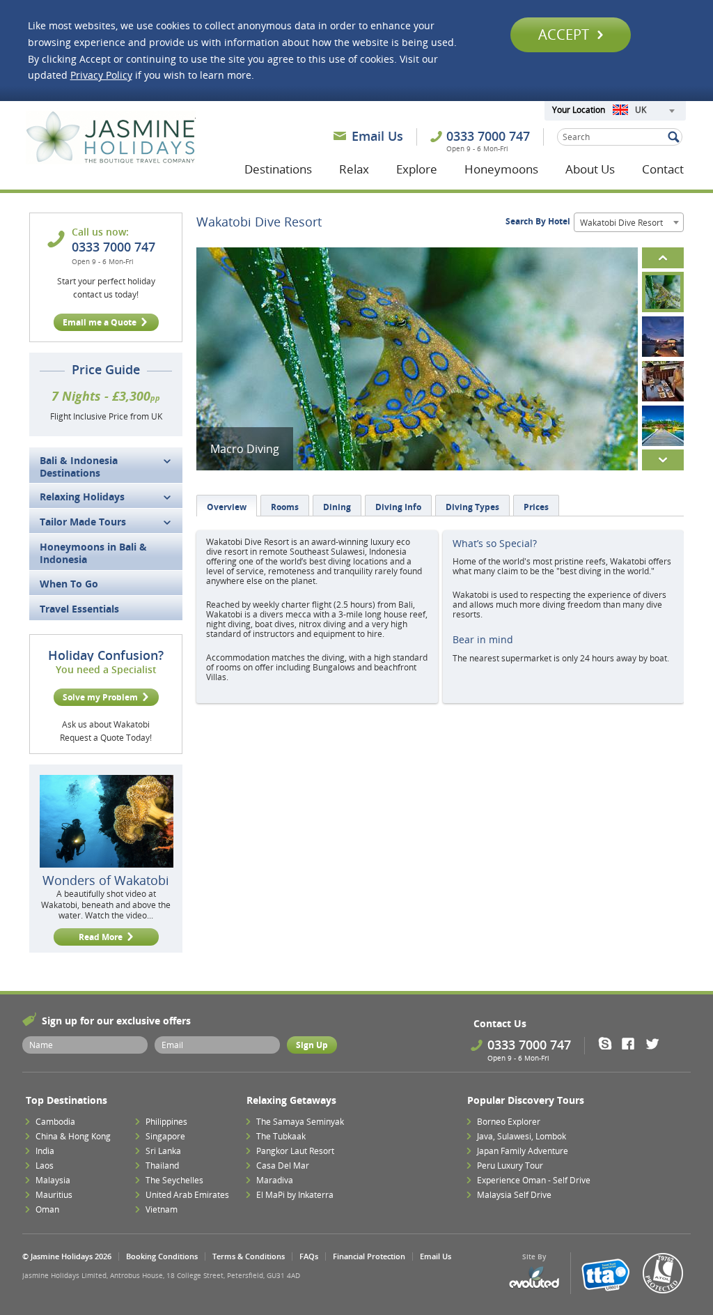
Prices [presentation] (536, 507)
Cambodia (55, 1122)
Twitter (655, 1043)
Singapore (165, 1136)
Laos (45, 1165)
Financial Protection (369, 1256)
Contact (663, 169)
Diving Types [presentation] (472, 507)
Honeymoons (501, 169)
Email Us (377, 136)
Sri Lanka (163, 1151)
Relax (354, 169)
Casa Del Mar (282, 1165)
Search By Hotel (538, 221)
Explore (416, 169)
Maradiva (274, 1180)
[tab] (226, 505)
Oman (47, 1209)
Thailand (162, 1165)
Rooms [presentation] (285, 507)
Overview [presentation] (226, 507)
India (45, 1151)
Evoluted (534, 1277)
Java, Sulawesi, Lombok (521, 1136)
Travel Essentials (79, 608)
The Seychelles (174, 1180)
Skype (609, 1043)
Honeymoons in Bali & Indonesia (93, 553)
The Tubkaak (281, 1136)
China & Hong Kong (73, 1136)
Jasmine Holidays (111, 138)
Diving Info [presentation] (398, 507)
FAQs (308, 1256)
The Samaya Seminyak (300, 1122)
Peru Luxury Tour (510, 1165)
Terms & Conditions (248, 1256)
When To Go (69, 583)
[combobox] (643, 111)
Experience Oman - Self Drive (533, 1180)
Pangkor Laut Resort (295, 1151)
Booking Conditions (162, 1256)
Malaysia (53, 1180)
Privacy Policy (101, 75)
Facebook (632, 1043)
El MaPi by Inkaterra (295, 1195)
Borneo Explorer (508, 1122)
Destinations (278, 169)
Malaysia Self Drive (514, 1195)
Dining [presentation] (337, 507)
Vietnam (162, 1209)
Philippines (166, 1122)
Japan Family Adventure (522, 1151)
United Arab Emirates (187, 1195)
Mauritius (54, 1195)
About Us (590, 169)
